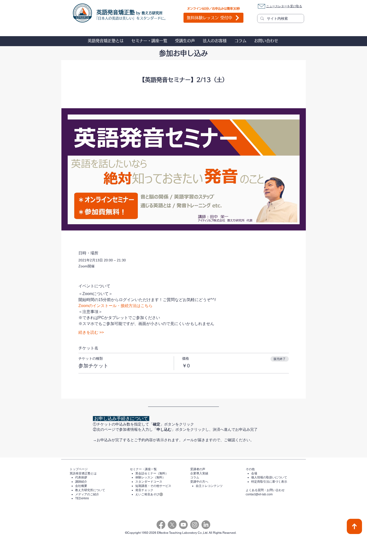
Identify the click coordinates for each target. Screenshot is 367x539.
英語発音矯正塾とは (83, 473)
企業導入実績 (199, 473)
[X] (172, 524)
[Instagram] (194, 524)
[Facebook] (161, 524)
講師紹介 (81, 481)
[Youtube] (183, 524)
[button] (105, 40)
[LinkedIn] (205, 524)
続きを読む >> (91, 332)
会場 (254, 473)
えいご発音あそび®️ (149, 494)
